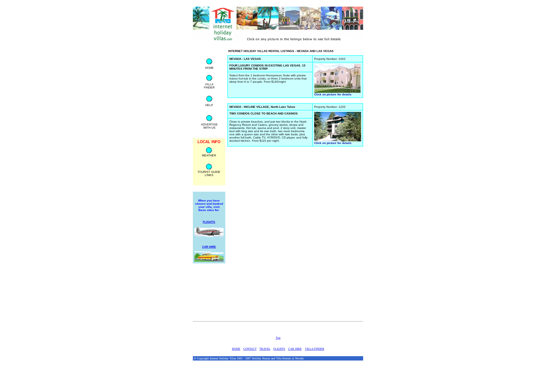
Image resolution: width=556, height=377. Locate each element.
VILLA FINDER (314, 348)
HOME (236, 348)
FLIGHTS (279, 348)
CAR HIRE (295, 348)
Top (278, 337)
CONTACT (250, 348)
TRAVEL (264, 348)
